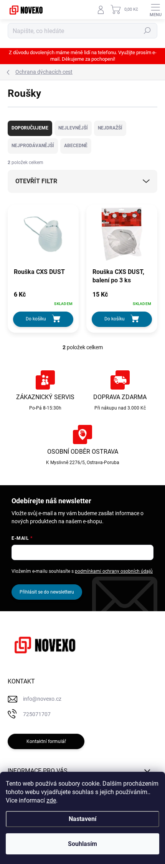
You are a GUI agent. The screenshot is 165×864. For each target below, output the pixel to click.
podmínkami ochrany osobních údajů (114, 571)
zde (51, 800)
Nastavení (82, 819)
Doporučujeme (30, 128)
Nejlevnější (73, 128)
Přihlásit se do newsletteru (47, 592)
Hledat (147, 30)
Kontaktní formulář (46, 741)
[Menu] (155, 9)
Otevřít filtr (36, 181)
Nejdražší (110, 128)
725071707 (37, 714)
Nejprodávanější (33, 145)
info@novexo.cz (42, 699)
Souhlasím (82, 843)
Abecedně (75, 145)
